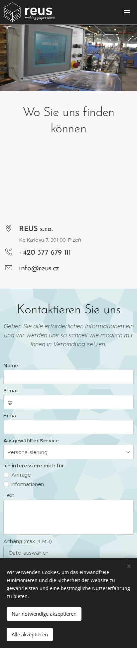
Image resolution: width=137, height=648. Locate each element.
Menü (127, 12)
